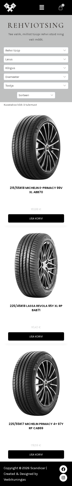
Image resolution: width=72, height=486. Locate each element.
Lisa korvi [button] (36, 218)
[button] (42, 7)
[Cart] (61, 7)
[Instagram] (63, 478)
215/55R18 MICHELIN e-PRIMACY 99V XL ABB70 (36, 190)
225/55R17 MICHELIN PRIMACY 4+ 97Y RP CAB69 (36, 426)
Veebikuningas (15, 479)
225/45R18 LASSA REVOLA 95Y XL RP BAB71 (36, 308)
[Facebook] (63, 469)
